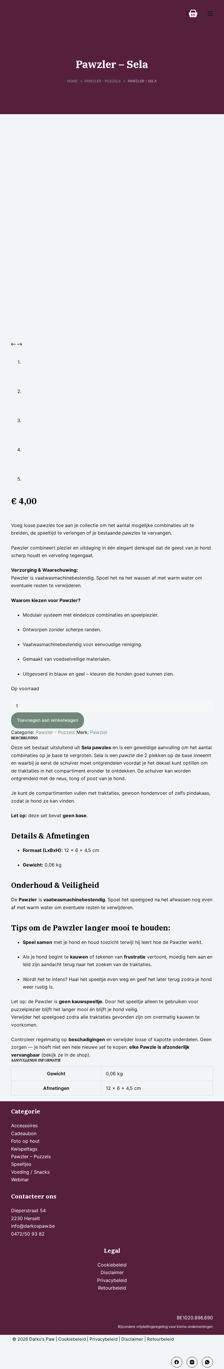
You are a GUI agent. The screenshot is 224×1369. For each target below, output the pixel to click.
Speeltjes (21, 1164)
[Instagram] (192, 1362)
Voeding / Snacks (30, 1172)
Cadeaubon (23, 1133)
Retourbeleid (112, 1288)
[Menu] (210, 13)
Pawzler (99, 732)
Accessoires (24, 1125)
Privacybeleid (112, 1280)
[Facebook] (176, 1362)
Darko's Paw (42, 1339)
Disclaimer (112, 1272)
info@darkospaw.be (33, 1226)
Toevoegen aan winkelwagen (47, 720)
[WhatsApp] (207, 1362)
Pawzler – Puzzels (31, 1156)
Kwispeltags (24, 1149)
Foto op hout (25, 1141)
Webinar (20, 1179)
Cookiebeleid (112, 1265)
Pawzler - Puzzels (55, 732)
